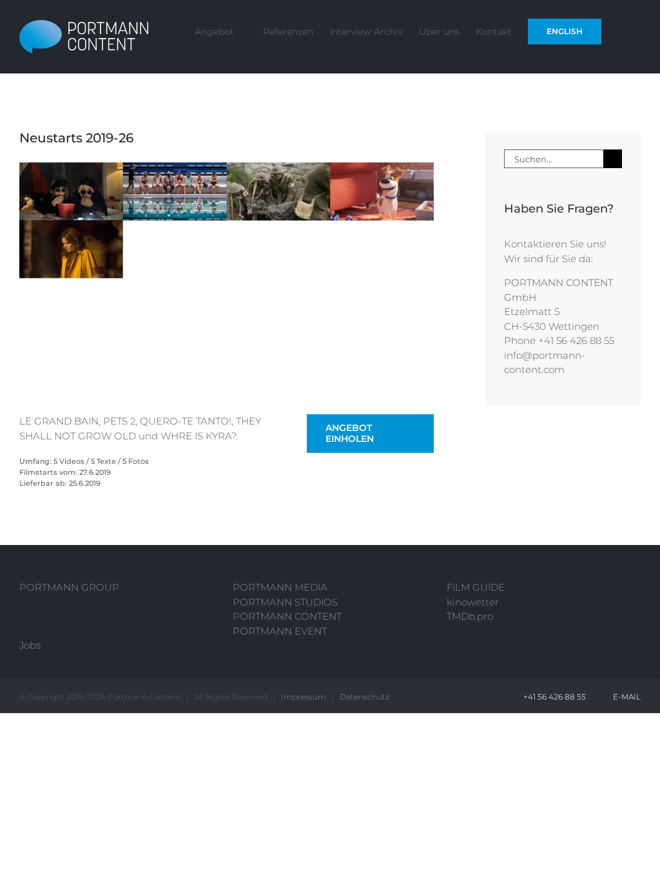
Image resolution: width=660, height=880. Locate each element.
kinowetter (473, 602)
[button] (621, 31)
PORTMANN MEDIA (280, 587)
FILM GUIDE (476, 587)
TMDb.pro (470, 616)
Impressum (303, 697)
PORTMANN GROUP (69, 587)
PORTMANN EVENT (280, 631)
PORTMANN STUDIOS (285, 602)
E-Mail (625, 697)
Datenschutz (364, 697)
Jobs (30, 645)
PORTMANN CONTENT (287, 616)
